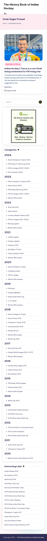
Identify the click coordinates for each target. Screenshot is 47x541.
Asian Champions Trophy (17, 267)
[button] (40, 102)
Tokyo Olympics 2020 (16, 253)
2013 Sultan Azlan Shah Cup (18, 418)
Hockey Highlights (14, 293)
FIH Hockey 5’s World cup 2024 (19, 164)
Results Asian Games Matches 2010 (20, 458)
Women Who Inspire (15, 198)
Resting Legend (13, 224)
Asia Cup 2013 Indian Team (14, 488)
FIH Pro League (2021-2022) (18, 219)
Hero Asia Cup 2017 (15, 348)
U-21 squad (12, 301)
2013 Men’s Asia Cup (11, 484)
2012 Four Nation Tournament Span (20, 427)
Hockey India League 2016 (17, 366)
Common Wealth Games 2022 (18, 215)
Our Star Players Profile (12, 521)
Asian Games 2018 (14, 318)
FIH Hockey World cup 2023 (18, 190)
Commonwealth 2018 (15, 327)
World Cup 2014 (13, 401)
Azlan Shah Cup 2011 (15, 445)
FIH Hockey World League (17, 383)
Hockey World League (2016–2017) (20, 352)
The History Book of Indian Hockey (21, 6)
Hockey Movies (13, 331)
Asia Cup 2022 (13, 207)
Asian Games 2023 (15, 186)
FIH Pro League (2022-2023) (18, 194)
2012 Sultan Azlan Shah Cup (18, 436)
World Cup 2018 (13, 339)
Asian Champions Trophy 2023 (19, 181)
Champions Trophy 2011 (16, 449)
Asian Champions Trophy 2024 (19, 160)
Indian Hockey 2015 (15, 387)
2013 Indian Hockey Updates (18, 410)
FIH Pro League (13, 275)
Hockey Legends (14, 241)
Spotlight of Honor (13, 64)
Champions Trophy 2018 (16, 322)
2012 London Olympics (16, 431)
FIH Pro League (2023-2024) (18, 168)
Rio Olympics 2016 (14, 374)
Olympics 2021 (13, 245)
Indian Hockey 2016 (15, 370)
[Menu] (5, 13)
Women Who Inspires (15, 279)
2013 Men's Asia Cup (15, 414)
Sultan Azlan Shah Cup (16, 297)
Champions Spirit (14, 271)
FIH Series (11, 288)
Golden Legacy (13, 237)
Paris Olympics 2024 (15, 172)
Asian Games (12, 211)
